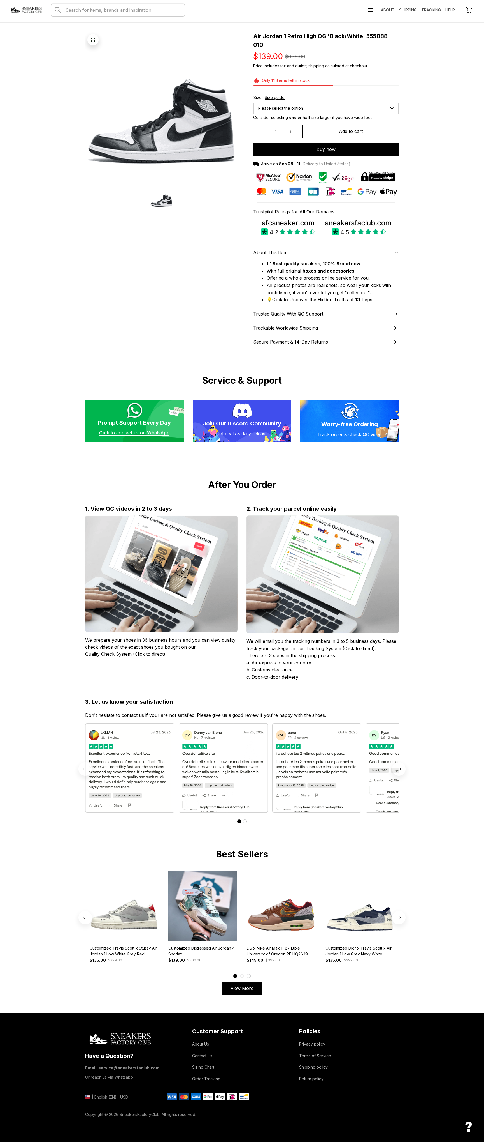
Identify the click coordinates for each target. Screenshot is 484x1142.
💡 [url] (269, 299)
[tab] (239, 821)
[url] (290, 299)
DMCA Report (97, 1123)
